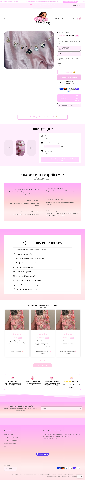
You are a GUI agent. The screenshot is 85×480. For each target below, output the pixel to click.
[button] (4, 18)
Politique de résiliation (76, 476)
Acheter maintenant (69, 77)
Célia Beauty (19, 474)
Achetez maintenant (63, 1)
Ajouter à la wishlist (70, 83)
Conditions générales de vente (53, 476)
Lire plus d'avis (42, 365)
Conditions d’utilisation (10, 443)
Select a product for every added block (60, 159)
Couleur (59, 63)
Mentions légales (8, 434)
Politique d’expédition (68, 474)
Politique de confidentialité (11, 437)
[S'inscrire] (80, 408)
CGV (5, 446)
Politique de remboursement (11, 440)
